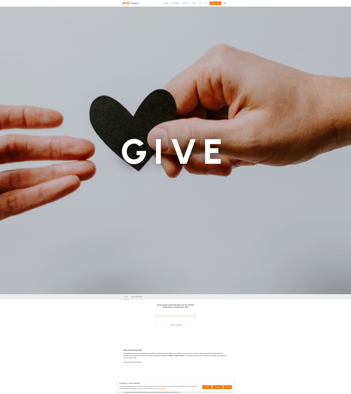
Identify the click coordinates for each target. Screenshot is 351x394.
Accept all (207, 387)
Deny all (227, 387)
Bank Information (136, 296)
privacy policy (161, 388)
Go (206, 3)
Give (200, 3)
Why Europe (175, 3)
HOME (166, 3)
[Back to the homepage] (133, 3)
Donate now (215, 3)
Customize (217, 387)
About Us (186, 3)
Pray (194, 3)
